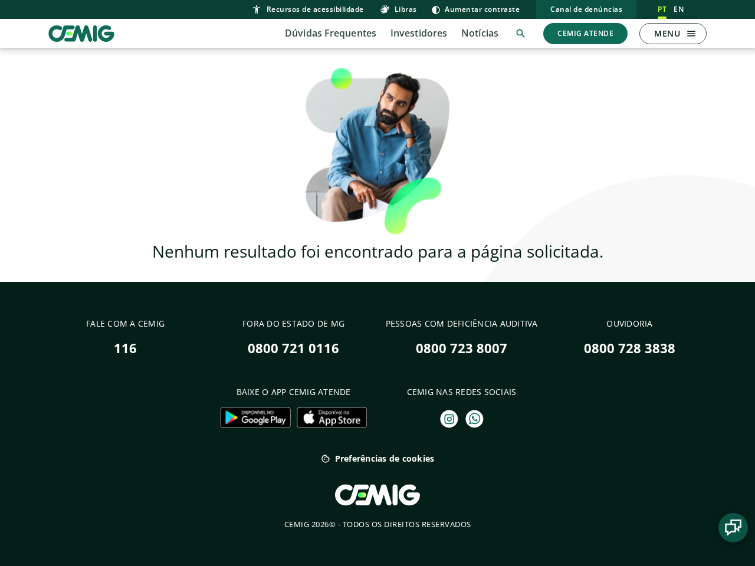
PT (662, 9)
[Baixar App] (255, 417)
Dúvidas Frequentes (330, 33)
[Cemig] (81, 32)
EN (679, 9)
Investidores (418, 33)
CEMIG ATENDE (585, 33)
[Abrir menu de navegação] (691, 33)
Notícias (479, 33)
